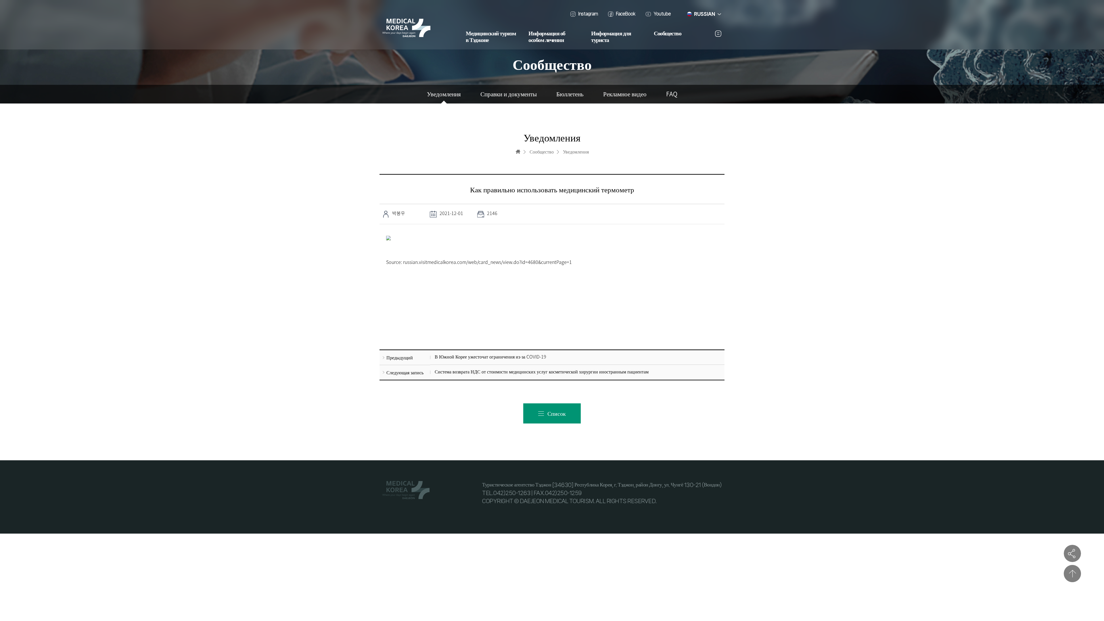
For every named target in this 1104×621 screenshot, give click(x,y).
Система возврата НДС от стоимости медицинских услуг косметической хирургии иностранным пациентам (542, 371)
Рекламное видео (625, 94)
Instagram (588, 13)
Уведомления (444, 94)
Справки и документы (508, 94)
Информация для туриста (611, 36)
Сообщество (667, 33)
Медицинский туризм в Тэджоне (491, 36)
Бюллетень (570, 94)
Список (556, 413)
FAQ (671, 94)
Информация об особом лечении (546, 36)
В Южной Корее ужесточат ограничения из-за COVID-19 (490, 356)
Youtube (662, 13)
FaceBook (625, 13)
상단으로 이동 (1072, 573)
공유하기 (1072, 553)
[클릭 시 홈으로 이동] (517, 152)
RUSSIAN (704, 14)
